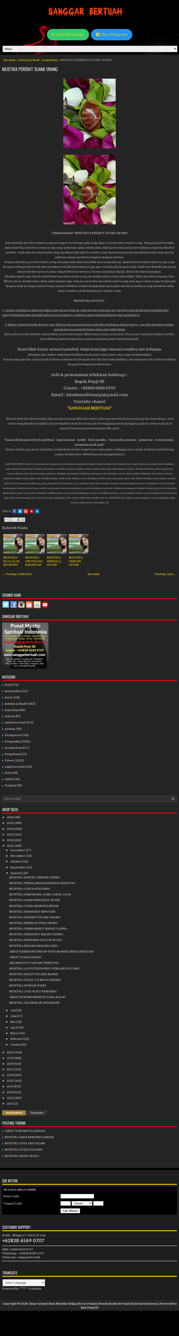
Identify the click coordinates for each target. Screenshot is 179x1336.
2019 (10, 1058)
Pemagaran (13, 735)
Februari (16, 1039)
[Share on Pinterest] (31, 511)
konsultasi (12, 710)
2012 (10, 1098)
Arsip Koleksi (14, 1112)
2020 (11, 1052)
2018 (10, 1063)
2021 (10, 845)
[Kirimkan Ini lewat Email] (6, 520)
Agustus (16, 873)
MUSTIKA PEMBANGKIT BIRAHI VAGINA (38, 928)
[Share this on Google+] (26, 511)
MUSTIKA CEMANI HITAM (76, 561)
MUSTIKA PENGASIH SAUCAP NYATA (35, 940)
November (18, 855)
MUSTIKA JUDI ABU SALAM (25, 1143)
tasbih (9, 779)
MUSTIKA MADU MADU (22, 1156)
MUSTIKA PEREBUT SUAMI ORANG (30, 69)
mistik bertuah (15, 722)
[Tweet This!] (20, 511)
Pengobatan (13, 754)
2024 (10, 828)
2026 (11, 817)
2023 (11, 834)
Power (9, 760)
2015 (10, 1080)
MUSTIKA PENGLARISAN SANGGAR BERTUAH (42, 883)
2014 (10, 1086)
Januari (16, 1044)
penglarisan (13, 747)
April (14, 1027)
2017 (10, 1069)
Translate (34, 1288)
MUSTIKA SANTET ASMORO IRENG (34, 877)
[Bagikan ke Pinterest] (23, 520)
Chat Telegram (113, 34)
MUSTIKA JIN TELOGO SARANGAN (34, 561)
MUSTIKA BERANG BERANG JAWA (33, 945)
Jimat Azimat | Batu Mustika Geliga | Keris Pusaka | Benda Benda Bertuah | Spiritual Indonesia (93, 1303)
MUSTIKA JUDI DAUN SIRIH (29, 888)
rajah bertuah (14, 766)
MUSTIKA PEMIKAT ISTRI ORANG (33, 923)
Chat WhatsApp (69, 34)
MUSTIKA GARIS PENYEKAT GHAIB (34, 900)
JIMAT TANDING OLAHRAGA (25, 1130)
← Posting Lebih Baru (17, 574)
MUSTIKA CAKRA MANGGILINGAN (34, 906)
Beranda (9, 60)
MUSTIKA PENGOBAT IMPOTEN (32, 911)
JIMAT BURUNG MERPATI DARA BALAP (37, 997)
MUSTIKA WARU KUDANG (24, 1149)
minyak (10, 716)
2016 (10, 1075)
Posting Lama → (166, 574)
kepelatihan (13, 691)
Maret (15, 1033)
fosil (8, 684)
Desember (18, 850)
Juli (13, 1010)
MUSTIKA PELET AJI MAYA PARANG (35, 979)
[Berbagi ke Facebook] (19, 520)
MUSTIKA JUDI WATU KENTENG (33, 991)
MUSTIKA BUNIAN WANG (27, 985)
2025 (11, 823)
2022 (11, 840)
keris (8, 697)
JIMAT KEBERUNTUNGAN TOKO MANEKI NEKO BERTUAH (51, 951)
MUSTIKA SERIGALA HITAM (54, 561)
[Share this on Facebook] (14, 511)
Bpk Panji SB (89, 1307)
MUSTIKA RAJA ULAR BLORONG (11, 561)
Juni (13, 1016)
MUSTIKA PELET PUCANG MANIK (33, 974)
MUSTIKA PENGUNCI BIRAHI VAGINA (36, 934)
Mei (13, 1022)
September (18, 867)
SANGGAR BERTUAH (89, 408)
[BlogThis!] (10, 520)
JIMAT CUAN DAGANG (25, 957)
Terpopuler (37, 1112)
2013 (10, 1092)
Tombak (10, 785)
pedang (10, 728)
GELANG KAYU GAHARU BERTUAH (34, 962)
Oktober (16, 861)
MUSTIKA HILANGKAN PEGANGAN (34, 1002)
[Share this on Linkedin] (37, 511)
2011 (10, 1103)
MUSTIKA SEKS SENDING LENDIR (29, 1137)
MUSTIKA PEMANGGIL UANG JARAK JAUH (40, 894)
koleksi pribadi (29, 60)
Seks (8, 772)
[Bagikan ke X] (14, 520)
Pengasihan (49, 60)
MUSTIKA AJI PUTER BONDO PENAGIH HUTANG (44, 968)
